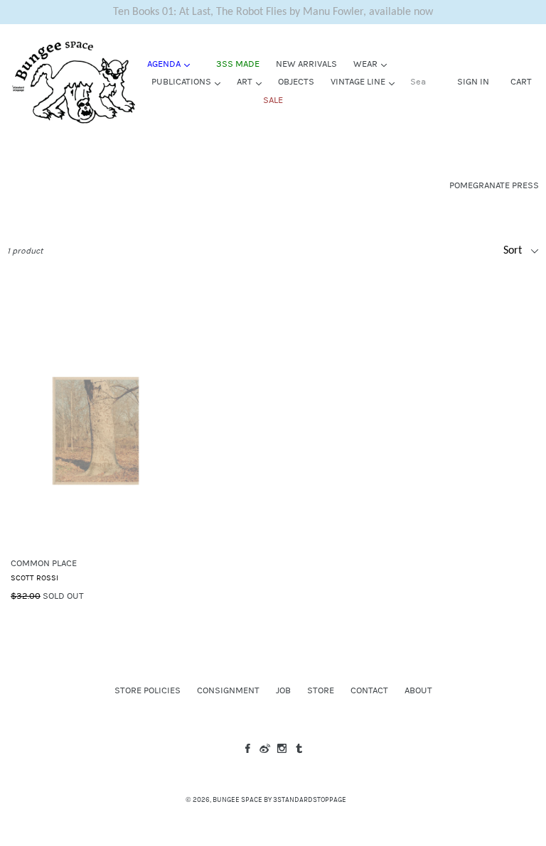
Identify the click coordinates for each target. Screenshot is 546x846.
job (283, 690)
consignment (228, 690)
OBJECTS (296, 82)
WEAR (373, 63)
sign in (473, 81)
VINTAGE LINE (366, 81)
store (320, 690)
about (418, 690)
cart (521, 81)
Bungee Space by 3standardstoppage (279, 800)
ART (253, 81)
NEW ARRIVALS (306, 64)
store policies (147, 690)
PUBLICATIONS (189, 81)
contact (369, 690)
